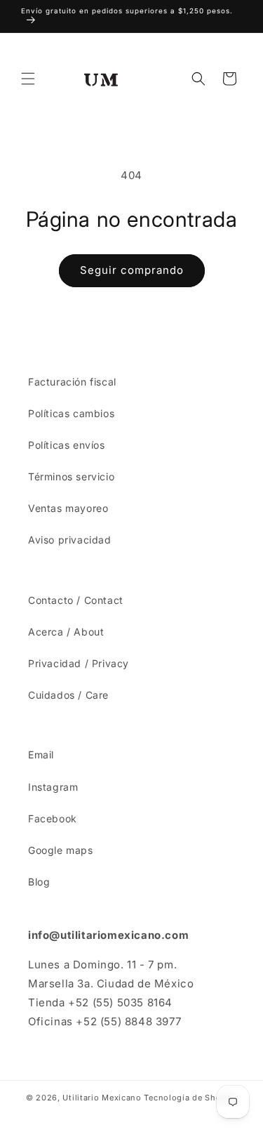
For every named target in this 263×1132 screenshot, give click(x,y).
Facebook (52, 818)
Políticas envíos (66, 445)
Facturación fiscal (72, 382)
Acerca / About (66, 632)
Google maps (60, 850)
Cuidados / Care (68, 695)
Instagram (53, 787)
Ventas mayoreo (68, 508)
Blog (39, 882)
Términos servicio (71, 476)
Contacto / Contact (75, 600)
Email (41, 755)
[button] (28, 78)
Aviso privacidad (70, 540)
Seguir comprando (132, 270)
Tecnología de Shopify (190, 1098)
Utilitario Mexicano (101, 1098)
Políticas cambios (71, 413)
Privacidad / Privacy (78, 663)
